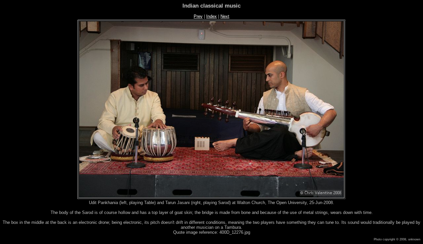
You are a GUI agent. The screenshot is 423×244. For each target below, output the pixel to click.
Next (224, 16)
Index (211, 16)
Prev (198, 16)
